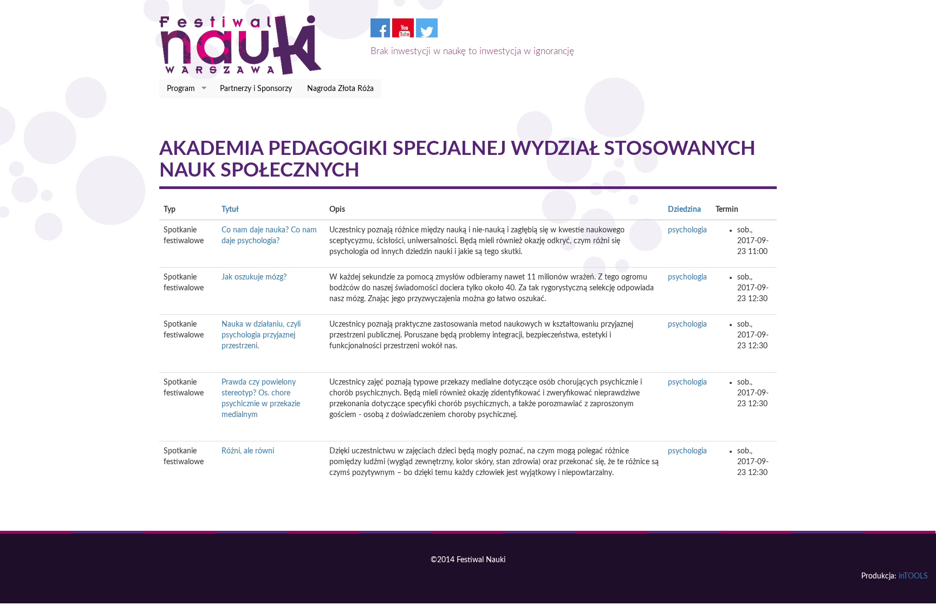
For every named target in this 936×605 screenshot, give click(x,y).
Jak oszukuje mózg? (254, 277)
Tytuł (230, 209)
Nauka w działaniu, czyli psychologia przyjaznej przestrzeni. (261, 335)
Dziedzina (684, 209)
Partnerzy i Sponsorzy (256, 89)
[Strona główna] (244, 45)
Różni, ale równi (248, 451)
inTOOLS (913, 576)
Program (177, 89)
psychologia (687, 230)
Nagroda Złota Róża (340, 89)
